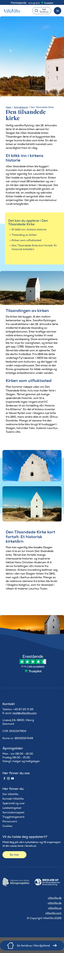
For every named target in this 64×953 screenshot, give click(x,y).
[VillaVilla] (13, 10)
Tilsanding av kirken (24, 235)
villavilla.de (55, 903)
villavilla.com (53, 913)
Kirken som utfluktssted (26, 240)
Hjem (8, 107)
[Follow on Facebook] (4, 778)
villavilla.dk (55, 898)
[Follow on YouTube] (12, 778)
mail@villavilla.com (24, 713)
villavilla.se (55, 908)
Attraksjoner (21, 107)
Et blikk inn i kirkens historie (29, 229)
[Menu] (57, 10)
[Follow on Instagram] (8, 778)
